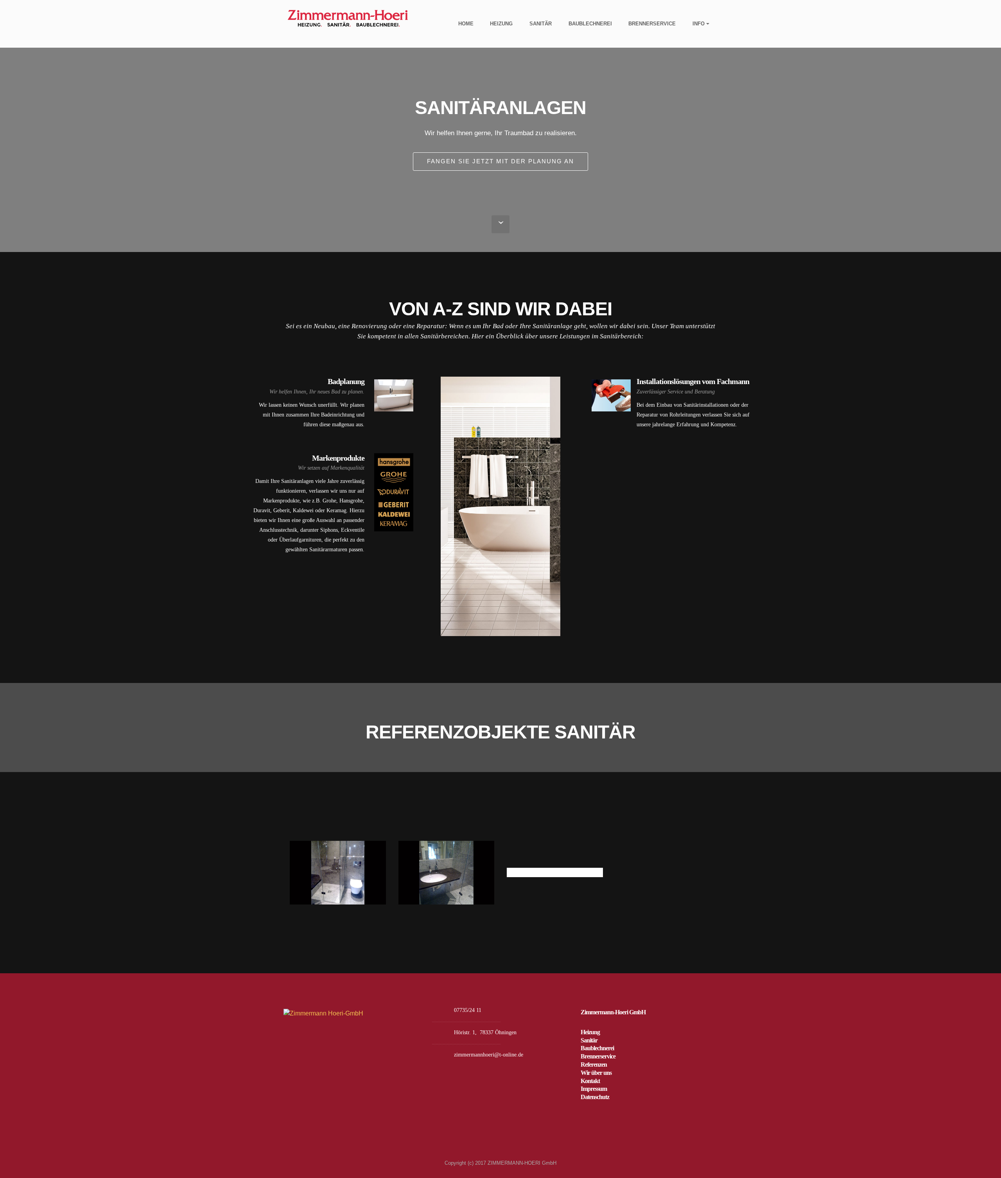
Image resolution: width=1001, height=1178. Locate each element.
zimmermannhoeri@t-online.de (488, 1055)
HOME (466, 24)
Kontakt (590, 1081)
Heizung (590, 1032)
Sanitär (589, 1040)
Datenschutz (595, 1097)
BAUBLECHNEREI (590, 24)
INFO (698, 24)
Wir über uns (596, 1072)
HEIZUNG (501, 24)
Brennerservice (598, 1056)
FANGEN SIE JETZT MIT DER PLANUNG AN (500, 161)
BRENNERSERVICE (652, 24)
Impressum (594, 1088)
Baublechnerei (597, 1048)
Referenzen (594, 1064)
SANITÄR (540, 24)
